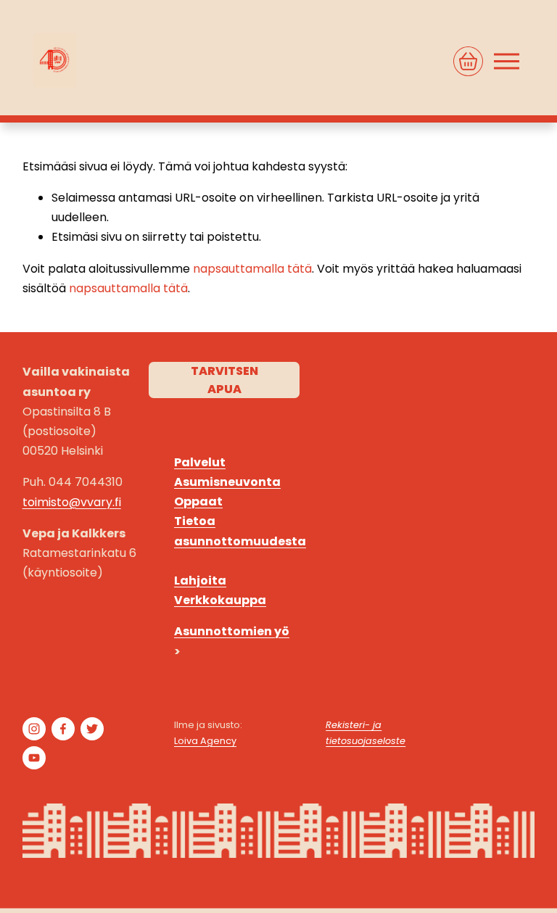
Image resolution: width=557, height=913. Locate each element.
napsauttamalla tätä (252, 268)
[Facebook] (63, 728)
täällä (464, 701)
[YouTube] (34, 757)
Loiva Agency (205, 741)
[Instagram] (34, 728)
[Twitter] (92, 728)
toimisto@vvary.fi (71, 502)
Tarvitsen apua (224, 380)
